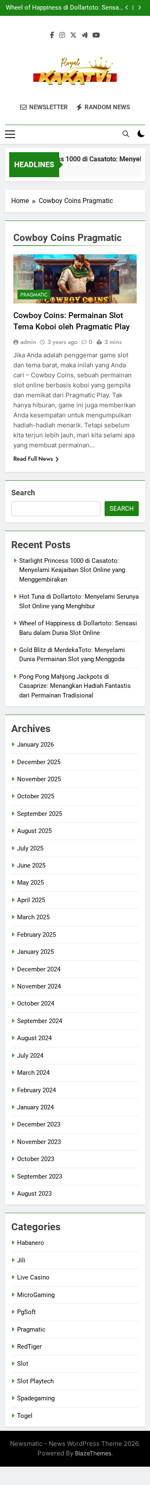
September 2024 (39, 1021)
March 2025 (33, 917)
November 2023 (39, 1142)
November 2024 (39, 986)
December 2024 (38, 969)
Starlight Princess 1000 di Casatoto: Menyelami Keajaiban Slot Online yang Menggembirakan (72, 570)
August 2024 (34, 1038)
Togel (24, 1416)
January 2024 (35, 1107)
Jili (21, 1260)
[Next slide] (139, 7)
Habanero (30, 1243)
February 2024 (36, 1090)
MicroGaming (36, 1295)
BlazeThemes (93, 1453)
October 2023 (35, 1159)
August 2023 (34, 1193)
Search (23, 492)
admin (28, 342)
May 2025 (30, 882)
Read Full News (33, 458)
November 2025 (39, 779)
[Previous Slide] (126, 7)
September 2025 (39, 814)
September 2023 (39, 1176)
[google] (84, 35)
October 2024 (35, 1003)
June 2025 (31, 865)
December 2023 (38, 1124)
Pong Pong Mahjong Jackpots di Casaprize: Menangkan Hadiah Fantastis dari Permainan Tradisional (75, 686)
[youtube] (96, 35)
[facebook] (52, 35)
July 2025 (30, 848)
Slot (22, 1363)
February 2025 (36, 934)
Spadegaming (36, 1398)
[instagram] (62, 35)
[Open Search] (125, 133)
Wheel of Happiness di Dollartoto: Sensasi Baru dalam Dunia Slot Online (65, 8)
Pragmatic (34, 295)
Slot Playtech (35, 1381)
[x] (73, 35)
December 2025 (38, 762)
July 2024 (30, 1055)
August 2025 (34, 831)
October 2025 (35, 796)
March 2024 (33, 1072)
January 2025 (35, 952)
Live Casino (33, 1277)
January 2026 (35, 744)
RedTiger (29, 1346)
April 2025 (31, 900)
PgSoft (26, 1312)
